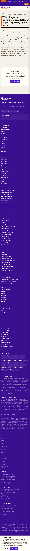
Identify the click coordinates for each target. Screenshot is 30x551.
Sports (3, 131)
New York (4, 367)
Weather (3, 464)
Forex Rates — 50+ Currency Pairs (8, 505)
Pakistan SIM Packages (7, 346)
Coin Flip (3, 222)
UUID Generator (5, 242)
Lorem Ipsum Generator (7, 232)
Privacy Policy (4, 312)
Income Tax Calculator (6, 192)
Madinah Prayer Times (6, 499)
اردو (27, 4)
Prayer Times (4, 332)
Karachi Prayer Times (5, 483)
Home (2, 13)
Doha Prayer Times (5, 496)
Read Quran (4, 340)
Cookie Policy (4, 318)
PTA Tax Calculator (6, 194)
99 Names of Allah (5, 264)
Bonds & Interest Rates (6, 516)
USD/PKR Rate (5, 330)
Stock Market (4, 175)
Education (3, 145)
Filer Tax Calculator (6, 204)
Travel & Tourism (5, 463)
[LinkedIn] (18, 111)
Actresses (3, 291)
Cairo (17, 369)
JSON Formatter (5, 236)
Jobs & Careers (4, 466)
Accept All (14, 548)
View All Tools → (5, 244)
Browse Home (15, 81)
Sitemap (3, 324)
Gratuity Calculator (6, 210)
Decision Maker (5, 228)
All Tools (3, 336)
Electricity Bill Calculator (7, 196)
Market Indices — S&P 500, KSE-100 (9, 512)
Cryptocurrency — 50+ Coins (7, 506)
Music (2, 454)
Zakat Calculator (5, 202)
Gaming (3, 461)
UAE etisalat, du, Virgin (6, 283)
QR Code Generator (6, 238)
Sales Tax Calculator (6, 212)
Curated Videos (5, 338)
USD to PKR (4, 156)
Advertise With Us (5, 320)
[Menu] (27, 7)
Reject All (6, 548)
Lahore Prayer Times (5, 482)
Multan (10, 358)
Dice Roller (4, 224)
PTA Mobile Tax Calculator (6, 477)
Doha (9, 362)
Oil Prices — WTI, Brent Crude (7, 509)
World (2, 440)
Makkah (26, 360)
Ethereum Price (5, 169)
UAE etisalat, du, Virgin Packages (8, 490)
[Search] (23, 7)
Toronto (9, 367)
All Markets (4, 183)
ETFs (2, 179)
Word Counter (4, 230)
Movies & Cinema (5, 451)
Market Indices (4, 177)
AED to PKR (4, 163)
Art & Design (3, 458)
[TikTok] (15, 111)
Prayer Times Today (6, 256)
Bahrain (21, 362)
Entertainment (4, 139)
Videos (3, 133)
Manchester (22, 365)
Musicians (3, 295)
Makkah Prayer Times (5, 498)
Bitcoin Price (4, 167)
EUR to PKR (4, 158)
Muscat (3, 365)
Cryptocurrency (5, 165)
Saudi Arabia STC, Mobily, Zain (8, 281)
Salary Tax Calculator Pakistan (8, 190)
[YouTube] (8, 111)
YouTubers (4, 299)
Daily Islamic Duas (5, 268)
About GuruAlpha (5, 308)
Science (3, 143)
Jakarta (11, 369)
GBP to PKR (4, 159)
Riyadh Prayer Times (5, 495)
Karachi (9, 355)
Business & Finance (6, 129)
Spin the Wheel (5, 220)
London (9, 365)
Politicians (3, 301)
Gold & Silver (4, 171)
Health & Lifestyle (4, 448)
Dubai (3, 360)
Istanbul (21, 367)
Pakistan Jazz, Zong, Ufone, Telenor (10, 279)
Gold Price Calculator (6, 198)
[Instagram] (11, 111)
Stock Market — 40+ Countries (7, 511)
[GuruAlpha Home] (6, 98)
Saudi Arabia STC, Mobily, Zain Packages (10, 489)
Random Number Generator (8, 226)
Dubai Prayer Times (5, 493)
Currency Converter (6, 200)
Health (3, 141)
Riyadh (15, 360)
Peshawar (16, 358)
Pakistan (3, 438)
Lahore (3, 355)
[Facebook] (2, 111)
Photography (3, 460)
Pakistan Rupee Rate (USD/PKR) (8, 474)
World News (4, 127)
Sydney (15, 367)
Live (3, 1)
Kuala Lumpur (5, 369)
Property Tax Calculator (7, 206)
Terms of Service (5, 314)
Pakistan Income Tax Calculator (8, 476)
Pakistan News (5, 125)
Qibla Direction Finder (6, 270)
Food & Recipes (4, 457)
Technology (4, 137)
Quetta (22, 358)
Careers (3, 322)
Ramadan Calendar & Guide (8, 266)
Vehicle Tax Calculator (6, 208)
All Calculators (5, 334)
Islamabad (15, 355)
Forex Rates (4, 154)
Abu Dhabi (9, 360)
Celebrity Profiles (5, 289)
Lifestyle (3, 467)
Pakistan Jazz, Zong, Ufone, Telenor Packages (11, 480)
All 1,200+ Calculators (6, 214)
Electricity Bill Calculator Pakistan (8, 479)
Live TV (3, 135)
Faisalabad (22, 355)
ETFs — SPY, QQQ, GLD (6, 514)
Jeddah (20, 360)
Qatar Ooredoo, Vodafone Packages (8, 492)
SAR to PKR (4, 161)
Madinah (4, 362)
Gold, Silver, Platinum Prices (7, 508)
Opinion (3, 147)
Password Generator (6, 240)
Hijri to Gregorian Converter (8, 260)
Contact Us (4, 310)
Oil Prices (3, 173)
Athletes (3, 297)
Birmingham (15, 365)
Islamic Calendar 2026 (6, 258)
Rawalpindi (4, 358)
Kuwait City (15, 362)
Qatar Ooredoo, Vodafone (7, 285)
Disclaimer (3, 316)
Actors (3, 293)
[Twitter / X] (5, 111)
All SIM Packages (5, 277)
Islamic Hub (4, 254)
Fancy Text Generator (6, 234)
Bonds (3, 181)
